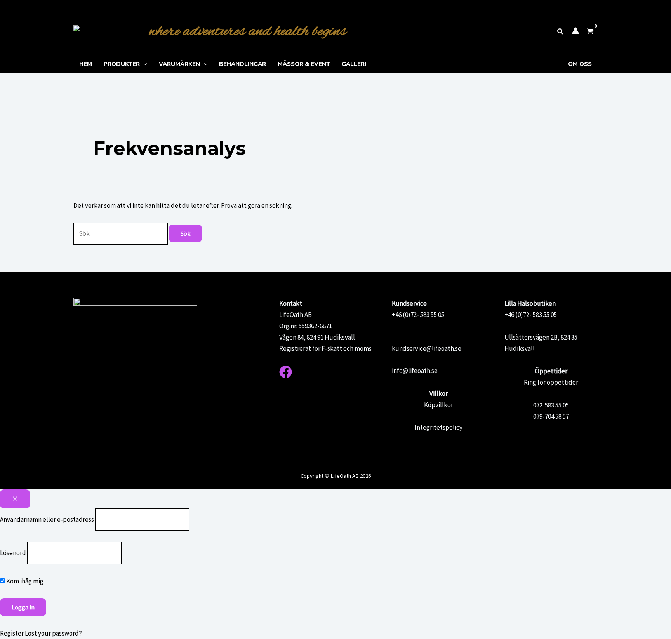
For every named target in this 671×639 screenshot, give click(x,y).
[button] (560, 32)
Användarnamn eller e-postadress (47, 519)
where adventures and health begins (247, 31)
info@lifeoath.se (415, 370)
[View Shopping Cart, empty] (590, 31)
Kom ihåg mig (24, 581)
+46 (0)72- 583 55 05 (418, 314)
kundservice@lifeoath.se (426, 348)
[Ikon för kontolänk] (575, 30)
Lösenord (13, 552)
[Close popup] (15, 498)
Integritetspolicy (438, 427)
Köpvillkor (438, 404)
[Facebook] (285, 372)
